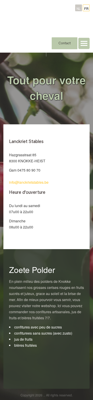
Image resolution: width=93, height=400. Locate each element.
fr (86, 8)
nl (79, 8)
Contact (64, 43)
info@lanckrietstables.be (29, 182)
